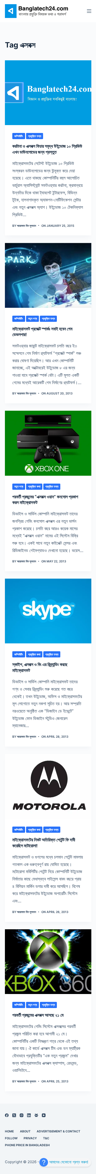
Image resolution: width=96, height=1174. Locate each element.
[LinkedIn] (29, 1115)
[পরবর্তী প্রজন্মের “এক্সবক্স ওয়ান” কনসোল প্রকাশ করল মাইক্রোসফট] (48, 443)
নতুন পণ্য (32, 318)
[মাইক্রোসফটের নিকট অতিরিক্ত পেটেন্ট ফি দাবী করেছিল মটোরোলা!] (48, 786)
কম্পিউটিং (18, 136)
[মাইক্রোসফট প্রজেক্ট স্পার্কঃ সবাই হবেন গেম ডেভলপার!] (48, 275)
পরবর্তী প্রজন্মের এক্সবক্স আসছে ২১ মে (38, 1015)
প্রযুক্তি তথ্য (34, 136)
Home (9, 1131)
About (25, 1131)
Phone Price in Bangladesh (27, 1145)
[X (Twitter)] (14, 1115)
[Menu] (89, 11)
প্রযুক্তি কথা (34, 486)
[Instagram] (21, 1115)
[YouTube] (44, 1115)
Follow (11, 1138)
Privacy (30, 1138)
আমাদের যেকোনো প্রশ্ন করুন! (68, 1161)
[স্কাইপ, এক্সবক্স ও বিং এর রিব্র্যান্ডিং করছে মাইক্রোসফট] (48, 611)
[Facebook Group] (36, 1115)
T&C (46, 1138)
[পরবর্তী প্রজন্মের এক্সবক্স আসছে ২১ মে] (48, 961)
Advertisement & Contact (58, 1131)
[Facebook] (7, 1115)
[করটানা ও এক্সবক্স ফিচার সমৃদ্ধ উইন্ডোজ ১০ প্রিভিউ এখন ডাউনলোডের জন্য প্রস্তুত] (48, 92)
